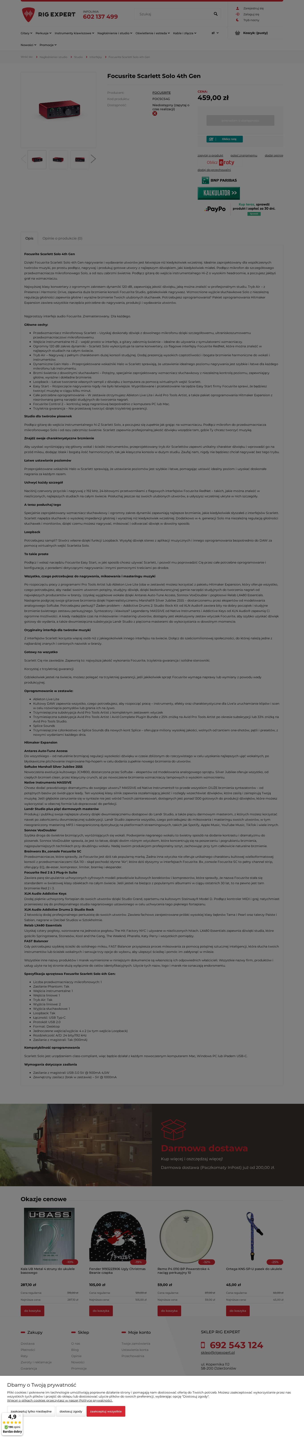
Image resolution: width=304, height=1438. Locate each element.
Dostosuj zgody (71, 1411)
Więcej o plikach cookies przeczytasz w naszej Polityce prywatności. (60, 1400)
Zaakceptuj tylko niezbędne (31, 1411)
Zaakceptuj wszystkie (106, 1411)
